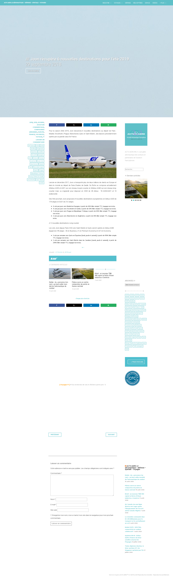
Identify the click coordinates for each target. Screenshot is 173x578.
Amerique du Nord (139, 310)
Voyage (39, 137)
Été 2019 (34, 155)
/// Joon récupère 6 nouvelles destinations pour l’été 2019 (77, 59)
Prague (41, 170)
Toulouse (128, 346)
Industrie (106, 3)
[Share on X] (74, 124)
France (32, 134)
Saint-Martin (40, 180)
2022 (132, 298)
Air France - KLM (138, 307)
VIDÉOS (154, 3)
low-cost (41, 161)
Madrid (41, 164)
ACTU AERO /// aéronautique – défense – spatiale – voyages (25, 2)
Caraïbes (41, 152)
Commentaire (56, 473)
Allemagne (129, 310)
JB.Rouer (67, 252)
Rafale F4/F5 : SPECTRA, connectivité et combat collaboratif (133, 529)
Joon (30, 158)
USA (127, 349)
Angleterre (40, 149)
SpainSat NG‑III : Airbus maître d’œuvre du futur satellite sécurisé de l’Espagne (133, 539)
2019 (35, 122)
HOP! (127, 331)
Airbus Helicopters (131, 304)
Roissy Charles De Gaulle (36, 176)
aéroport (139, 313)
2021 (127, 298)
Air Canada (142, 304)
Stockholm (31, 180)
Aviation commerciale (38, 126)
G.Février (58, 252)
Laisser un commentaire (38, 141)
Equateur (34, 152)
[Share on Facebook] (57, 124)
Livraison (140, 331)
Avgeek (41, 122)
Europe (41, 132)
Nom (52, 499)
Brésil (144, 319)
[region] (136, 190)
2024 (142, 298)
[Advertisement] (83, 330)
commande (135, 322)
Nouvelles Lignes (39, 167)
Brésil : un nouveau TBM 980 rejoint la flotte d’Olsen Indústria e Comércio (104, 275)
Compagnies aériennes (36, 130)
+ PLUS (162, 3)
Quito (36, 170)
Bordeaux (138, 319)
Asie (133, 313)
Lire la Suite (33, 71)
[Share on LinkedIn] (91, 124)
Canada (128, 322)
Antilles (33, 149)
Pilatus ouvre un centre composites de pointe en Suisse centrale (80, 284)
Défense (128, 3)
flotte (134, 328)
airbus (132, 301)
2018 (31, 122)
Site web (53, 510)
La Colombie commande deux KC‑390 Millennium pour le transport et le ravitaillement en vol (135, 520)
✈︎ (43, 137)
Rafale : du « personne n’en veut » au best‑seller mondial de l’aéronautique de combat (58, 285)
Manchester (34, 164)
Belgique (128, 316)
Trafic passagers (138, 346)
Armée (128, 313)
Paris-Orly (128, 340)
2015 (127, 295)
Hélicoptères (138, 3)
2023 (137, 298)
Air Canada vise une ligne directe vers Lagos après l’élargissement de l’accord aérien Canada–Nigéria (134, 507)
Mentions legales (114, 575)
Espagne (41, 155)
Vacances (40, 134)
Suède (42, 183)
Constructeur (129, 325)
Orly (139, 337)
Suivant (111, 434)
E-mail (53, 505)
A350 (127, 301)
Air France (31, 145)
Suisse (144, 343)
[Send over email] (108, 124)
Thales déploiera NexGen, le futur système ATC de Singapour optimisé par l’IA (134, 548)
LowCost (33, 161)
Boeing (135, 316)
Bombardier (129, 319)
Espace (147, 3)
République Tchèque (37, 173)
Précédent (55, 434)
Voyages (117, 3)
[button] (136, 188)
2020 (142, 295)
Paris (30, 167)
